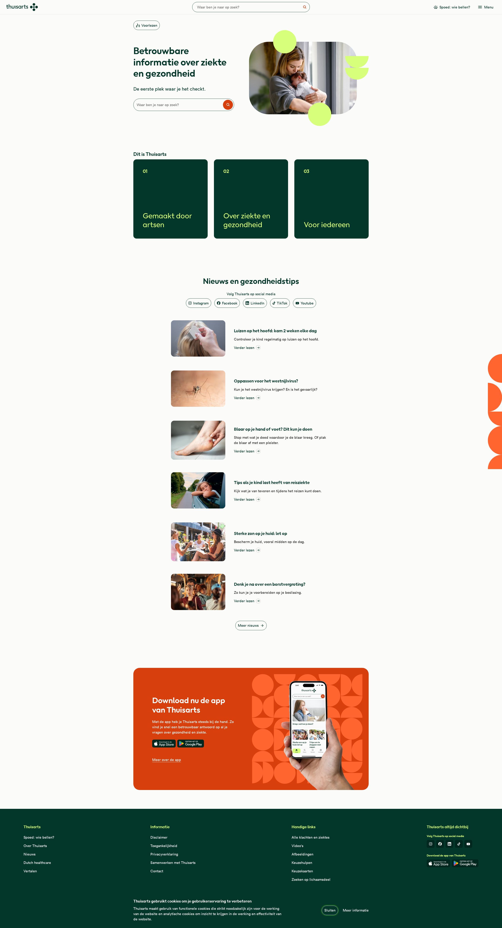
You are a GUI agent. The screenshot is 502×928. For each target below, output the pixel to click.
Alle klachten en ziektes (310, 837)
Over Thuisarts (35, 846)
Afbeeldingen (302, 854)
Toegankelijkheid (163, 846)
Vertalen (30, 871)
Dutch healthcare (37, 862)
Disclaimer (158, 837)
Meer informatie (356, 910)
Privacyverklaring (164, 854)
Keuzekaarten (302, 871)
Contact (156, 871)
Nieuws (29, 854)
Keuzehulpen (302, 862)
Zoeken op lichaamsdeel (311, 879)
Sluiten (330, 910)
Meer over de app (166, 759)
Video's (297, 846)
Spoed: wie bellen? (39, 837)
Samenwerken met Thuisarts (173, 862)
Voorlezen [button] (149, 25)
